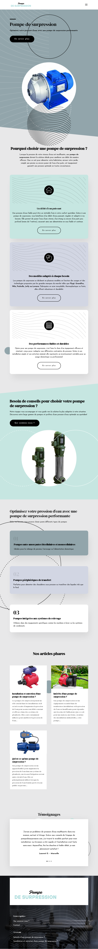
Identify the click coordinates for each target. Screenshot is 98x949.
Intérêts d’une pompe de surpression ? (65, 695)
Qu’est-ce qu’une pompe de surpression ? (25, 760)
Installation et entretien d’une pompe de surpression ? (26, 695)
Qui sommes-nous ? (25, 423)
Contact (16, 925)
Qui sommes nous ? (21, 921)
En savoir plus (49, 230)
